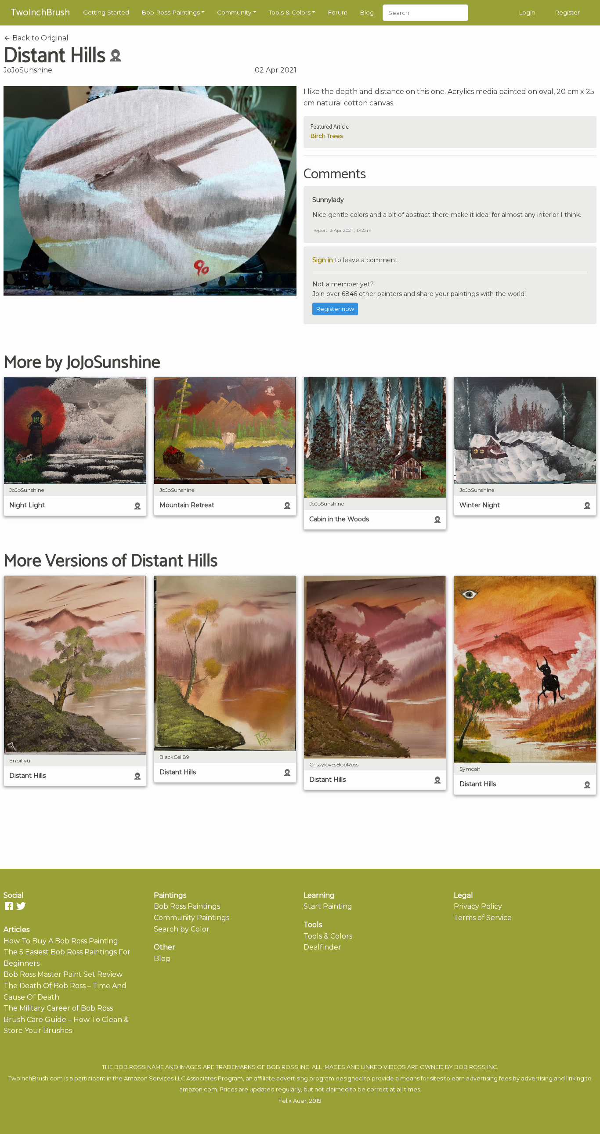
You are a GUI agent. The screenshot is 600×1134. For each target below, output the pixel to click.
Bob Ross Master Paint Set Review (63, 974)
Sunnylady (328, 200)
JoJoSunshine (28, 70)
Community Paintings (191, 918)
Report (319, 230)
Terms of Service (483, 918)
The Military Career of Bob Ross (58, 1008)
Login (527, 12)
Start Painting (328, 906)
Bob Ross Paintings (170, 12)
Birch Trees (327, 136)
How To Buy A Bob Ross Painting (61, 941)
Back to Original (40, 38)
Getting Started (106, 12)
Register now (335, 309)
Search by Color (182, 929)
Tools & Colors (290, 12)
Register (567, 12)
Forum (337, 12)
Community (234, 12)
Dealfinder (322, 947)
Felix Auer (292, 1101)
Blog (367, 12)
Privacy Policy (478, 906)
